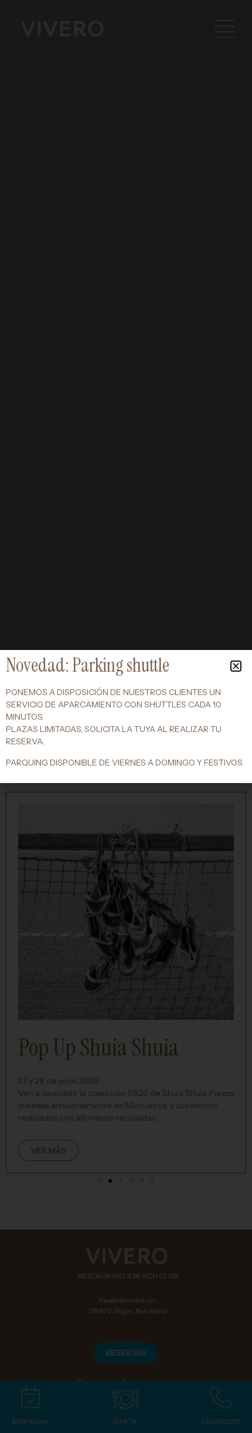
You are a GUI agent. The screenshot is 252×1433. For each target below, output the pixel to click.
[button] (235, 666)
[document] (126, 716)
